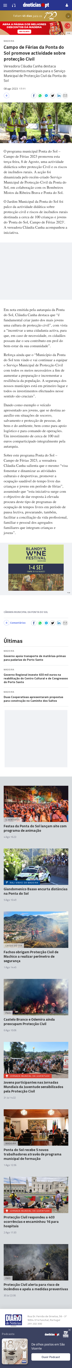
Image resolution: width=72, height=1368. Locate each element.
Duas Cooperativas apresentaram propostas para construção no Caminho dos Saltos (33, 699)
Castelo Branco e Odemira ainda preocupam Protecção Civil (29, 1021)
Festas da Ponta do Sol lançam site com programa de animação (35, 828)
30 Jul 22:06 (10, 1295)
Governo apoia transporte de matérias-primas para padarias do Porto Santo (35, 658)
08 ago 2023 (15, 88)
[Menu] (5, 5)
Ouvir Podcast (51, 1357)
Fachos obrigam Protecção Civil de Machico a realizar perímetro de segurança (31, 956)
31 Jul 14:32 (10, 1097)
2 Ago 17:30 (10, 1232)
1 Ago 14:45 (10, 967)
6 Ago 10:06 (10, 1030)
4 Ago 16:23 (10, 837)
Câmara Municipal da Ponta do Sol (26, 612)
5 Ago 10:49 (10, 900)
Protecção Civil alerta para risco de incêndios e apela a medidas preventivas (36, 1287)
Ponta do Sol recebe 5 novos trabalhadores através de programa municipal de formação (32, 1154)
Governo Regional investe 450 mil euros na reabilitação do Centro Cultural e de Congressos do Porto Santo (36, 678)
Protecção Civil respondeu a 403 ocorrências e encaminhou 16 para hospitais (31, 1221)
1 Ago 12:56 (10, 1165)
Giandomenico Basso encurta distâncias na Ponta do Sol (35, 891)
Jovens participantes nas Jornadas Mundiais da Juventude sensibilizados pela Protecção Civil (33, 1086)
